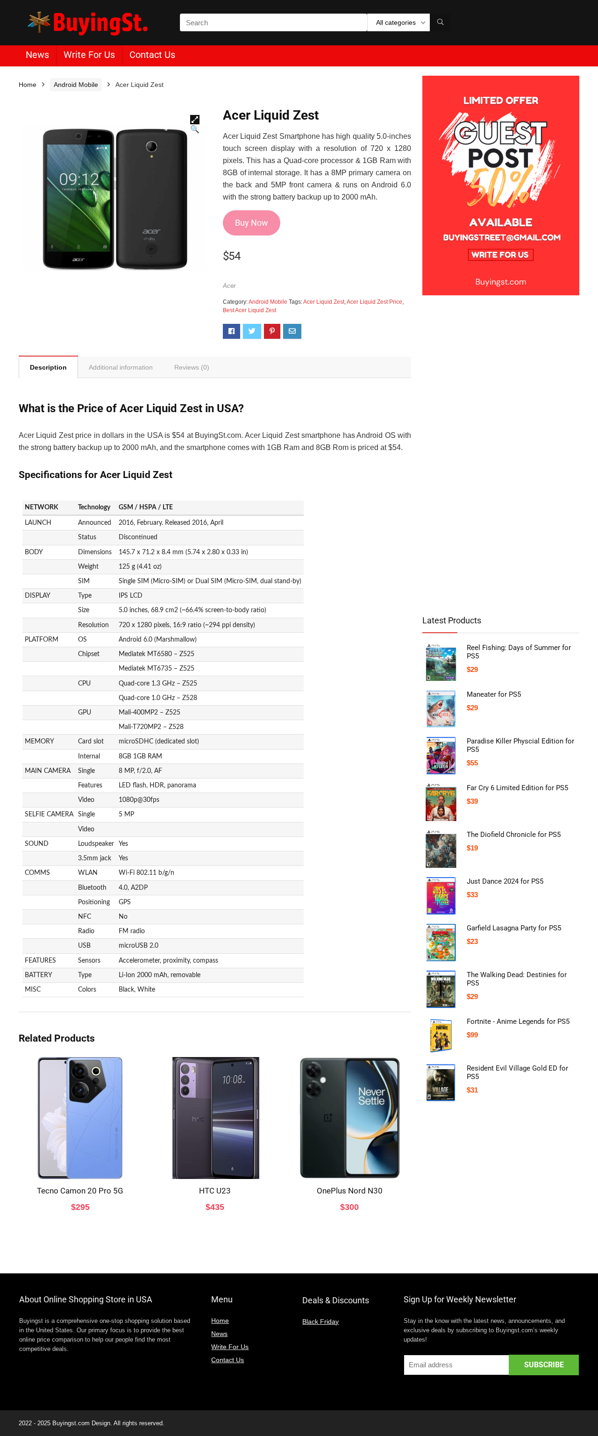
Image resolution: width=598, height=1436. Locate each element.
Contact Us (152, 54)
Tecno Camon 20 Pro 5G (80, 1190)
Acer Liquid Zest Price (374, 302)
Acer (229, 285)
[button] (194, 119)
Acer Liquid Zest (323, 302)
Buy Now (251, 223)
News (37, 54)
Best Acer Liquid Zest (249, 310)
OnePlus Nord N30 (350, 1190)
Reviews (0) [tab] (191, 367)
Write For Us (89, 54)
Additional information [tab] (121, 367)
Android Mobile (76, 84)
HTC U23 (215, 1190)
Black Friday (320, 1321)
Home (27, 84)
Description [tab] (48, 367)
